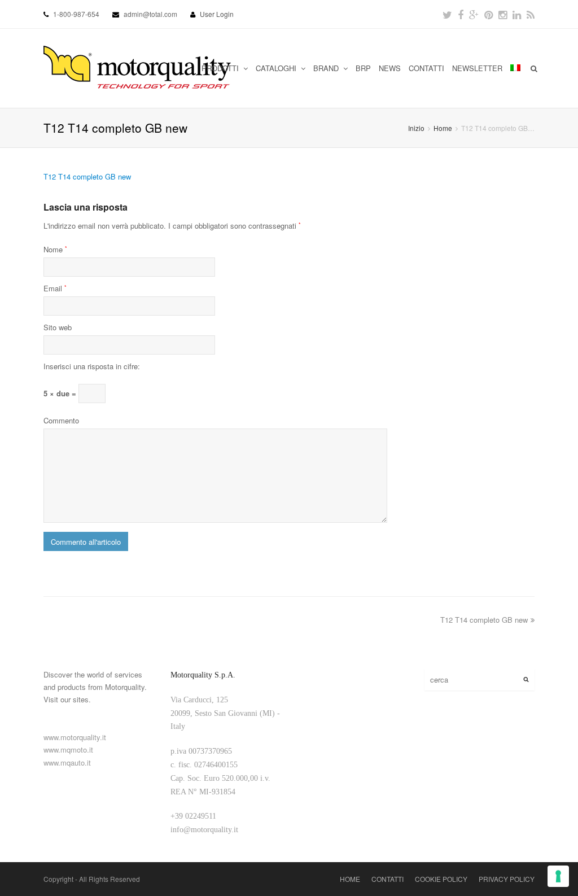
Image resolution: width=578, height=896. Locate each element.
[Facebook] (460, 14)
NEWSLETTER (477, 68)
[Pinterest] (488, 14)
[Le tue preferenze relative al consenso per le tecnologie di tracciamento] (558, 876)
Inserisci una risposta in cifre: (91, 366)
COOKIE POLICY (441, 879)
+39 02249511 (193, 816)
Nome (55, 249)
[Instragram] (502, 14)
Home (443, 128)
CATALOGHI (277, 68)
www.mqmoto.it (68, 749)
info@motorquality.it (204, 829)
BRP (363, 68)
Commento (61, 420)
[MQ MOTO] (138, 68)
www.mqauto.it (67, 762)
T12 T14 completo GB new (87, 176)
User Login (217, 14)
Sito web (57, 327)
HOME (350, 879)
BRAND (327, 68)
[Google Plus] (474, 14)
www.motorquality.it (74, 737)
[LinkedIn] (517, 14)
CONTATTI (426, 68)
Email (55, 288)
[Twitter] (447, 14)
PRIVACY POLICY (507, 879)
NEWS (390, 68)
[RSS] (531, 14)
